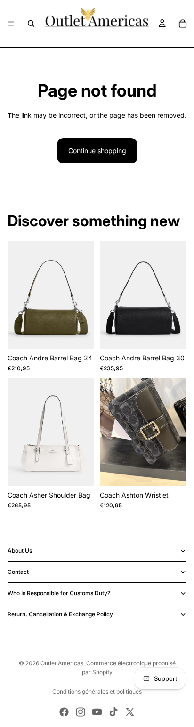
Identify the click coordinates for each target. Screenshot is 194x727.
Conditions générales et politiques (97, 691)
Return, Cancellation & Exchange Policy (60, 614)
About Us (20, 550)
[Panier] (182, 23)
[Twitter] (130, 712)
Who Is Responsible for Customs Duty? (59, 592)
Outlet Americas (61, 663)
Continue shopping (97, 151)
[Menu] (11, 23)
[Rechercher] (31, 23)
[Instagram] (80, 712)
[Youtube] (97, 712)
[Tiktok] (113, 712)
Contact (18, 571)
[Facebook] (64, 712)
